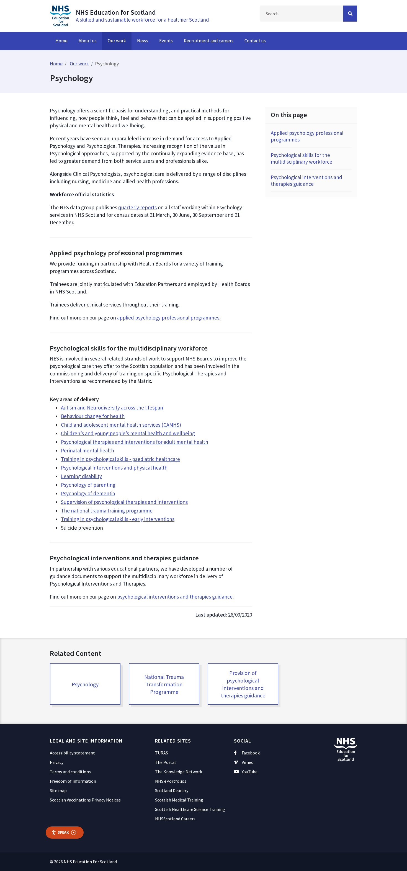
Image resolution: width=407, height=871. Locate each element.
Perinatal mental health (87, 450)
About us (88, 41)
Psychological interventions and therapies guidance (306, 180)
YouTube (249, 771)
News (142, 41)
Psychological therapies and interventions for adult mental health (134, 442)
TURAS (161, 753)
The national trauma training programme (107, 510)
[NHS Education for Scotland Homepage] (60, 15)
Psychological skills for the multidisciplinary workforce (301, 158)
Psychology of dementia (88, 493)
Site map (58, 790)
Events (166, 41)
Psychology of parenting (88, 484)
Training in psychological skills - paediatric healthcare (120, 459)
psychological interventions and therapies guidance (175, 596)
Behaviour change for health (93, 416)
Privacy (56, 762)
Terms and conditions (70, 771)
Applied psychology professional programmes (307, 136)
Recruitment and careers (208, 41)
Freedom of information (73, 781)
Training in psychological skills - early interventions (117, 519)
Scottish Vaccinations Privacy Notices (85, 800)
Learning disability (81, 476)
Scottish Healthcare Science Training (190, 809)
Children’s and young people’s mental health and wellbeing (128, 433)
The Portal (165, 762)
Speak (63, 832)
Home (61, 41)
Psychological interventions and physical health (114, 467)
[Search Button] (350, 14)
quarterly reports (137, 207)
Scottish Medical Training (179, 800)
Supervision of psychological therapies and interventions (124, 502)
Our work (117, 41)
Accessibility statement (72, 753)
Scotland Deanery (171, 790)
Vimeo (248, 762)
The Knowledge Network (178, 771)
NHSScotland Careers (175, 818)
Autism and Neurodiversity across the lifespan (112, 407)
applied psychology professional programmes (168, 317)
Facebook (251, 753)
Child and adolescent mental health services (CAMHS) (121, 424)
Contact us (255, 41)
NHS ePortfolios (170, 781)
